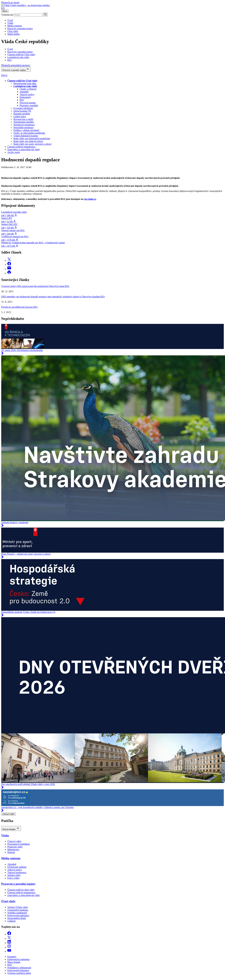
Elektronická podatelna (18, 959)
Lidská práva (19, 116)
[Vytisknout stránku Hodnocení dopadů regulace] (9, 273)
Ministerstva (13, 849)
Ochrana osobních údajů (19, 973)
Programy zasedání (29, 105)
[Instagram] (9, 947)
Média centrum (14, 25)
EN (3, 8)
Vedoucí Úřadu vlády (17, 907)
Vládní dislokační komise (25, 135)
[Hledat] (45, 15)
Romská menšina (21, 113)
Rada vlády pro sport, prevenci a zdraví (32, 144)
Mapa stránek (13, 962)
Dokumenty (25, 97)
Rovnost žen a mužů (23, 119)
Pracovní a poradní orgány (20, 28)
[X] (9, 938)
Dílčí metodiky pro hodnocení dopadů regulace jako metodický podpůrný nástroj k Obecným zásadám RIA (53, 296)
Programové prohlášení (18, 844)
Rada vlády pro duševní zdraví (28, 141)
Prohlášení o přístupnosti (19, 967)
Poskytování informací (18, 915)
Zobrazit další (8, 814)
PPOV (4, 75)
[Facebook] (9, 934)
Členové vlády (14, 841)
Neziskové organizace (24, 124)
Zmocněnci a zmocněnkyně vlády (23, 149)
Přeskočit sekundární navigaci (15, 65)
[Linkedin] (9, 943)
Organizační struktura (17, 910)
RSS (9, 965)
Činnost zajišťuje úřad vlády (21, 889)
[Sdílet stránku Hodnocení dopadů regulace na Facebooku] (9, 264)
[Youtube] (9, 951)
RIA (22, 100)
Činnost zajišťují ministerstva (21, 146)
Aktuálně (24, 91)
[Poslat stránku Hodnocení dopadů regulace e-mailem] (9, 269)
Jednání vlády (14, 875)
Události (11, 921)
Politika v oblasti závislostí (26, 130)
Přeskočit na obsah (10, 2)
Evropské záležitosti (23, 108)
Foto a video (13, 878)
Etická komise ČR (22, 111)
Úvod (10, 20)
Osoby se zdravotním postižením (29, 133)
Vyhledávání (7, 14)
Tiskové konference (16, 872)
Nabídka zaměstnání (17, 912)
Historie (11, 852)
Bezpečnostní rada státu (24, 83)
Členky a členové (28, 89)
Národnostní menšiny (23, 122)
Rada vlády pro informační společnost (31, 138)
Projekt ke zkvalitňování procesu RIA (19, 307)
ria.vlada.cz (90, 199)
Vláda (10, 23)
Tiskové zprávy (27, 94)
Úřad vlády (12, 31)
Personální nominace (23, 127)
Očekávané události (16, 867)
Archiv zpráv (13, 152)
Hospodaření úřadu (16, 918)
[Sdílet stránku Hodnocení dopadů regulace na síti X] (9, 260)
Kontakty (11, 956)
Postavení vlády (15, 846)
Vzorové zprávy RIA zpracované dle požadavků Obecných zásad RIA (35, 286)
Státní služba (13, 34)
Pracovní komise (28, 102)
